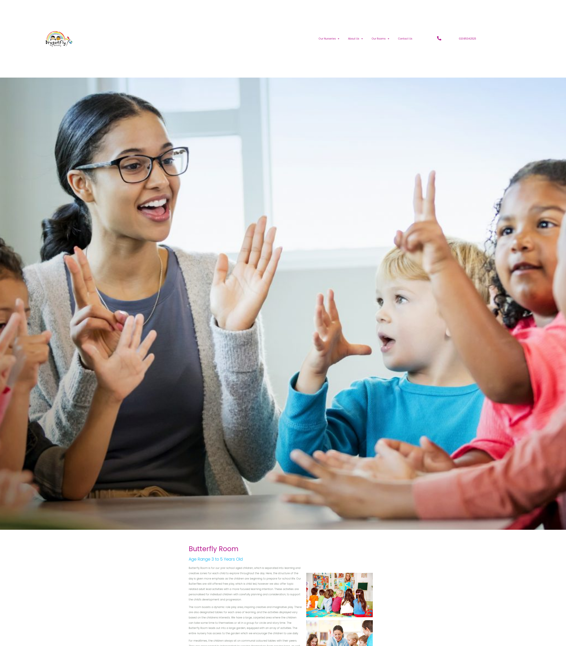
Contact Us (405, 38)
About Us (353, 38)
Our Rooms (379, 38)
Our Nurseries (327, 38)
